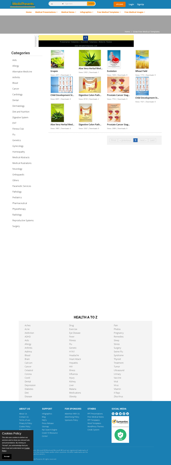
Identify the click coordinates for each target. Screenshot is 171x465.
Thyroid (117, 359)
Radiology (17, 214)
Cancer (15, 88)
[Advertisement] (85, 23)
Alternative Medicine (22, 71)
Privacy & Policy (25, 423)
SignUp (140, 4)
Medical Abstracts (20, 157)
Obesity (72, 396)
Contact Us (24, 417)
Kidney (72, 381)
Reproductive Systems (23, 220)
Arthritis (16, 77)
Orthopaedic (18, 174)
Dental (15, 100)
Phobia (117, 329)
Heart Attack (75, 359)
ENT (14, 123)
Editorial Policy (25, 429)
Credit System (93, 429)
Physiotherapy (19, 208)
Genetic (73, 347)
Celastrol (29, 370)
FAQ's (44, 420)
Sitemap (45, 426)
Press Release (48, 423)
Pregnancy (119, 332)
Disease (28, 396)
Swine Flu (118, 351)
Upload (119, 4)
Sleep (116, 340)
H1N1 (72, 351)
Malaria (72, 389)
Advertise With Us (72, 413)
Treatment (118, 362)
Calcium (28, 362)
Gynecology (17, 146)
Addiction (29, 332)
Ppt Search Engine (49, 429)
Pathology (17, 191)
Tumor (117, 366)
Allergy (15, 65)
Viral (116, 381)
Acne (27, 329)
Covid (27, 377)
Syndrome (119, 355)
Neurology (17, 168)
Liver (71, 385)
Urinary (117, 374)
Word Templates (94, 423)
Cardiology (17, 94)
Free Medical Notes (96, 417)
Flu (13, 134)
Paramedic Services (21, 186)
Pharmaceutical (19, 203)
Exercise (73, 329)
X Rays (117, 392)
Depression (30, 385)
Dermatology (18, 105)
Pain (116, 325)
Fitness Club (18, 128)
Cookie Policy (24, 426)
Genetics (16, 140)
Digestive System (20, 117)
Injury (71, 377)
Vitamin (117, 389)
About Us (23, 413)
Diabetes (29, 389)
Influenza (73, 374)
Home (29, 12)
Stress (117, 344)
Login (131, 4)
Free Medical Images (134, 12)
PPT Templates (94, 420)
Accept (6, 456)
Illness (72, 370)
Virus (116, 385)
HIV (71, 366)
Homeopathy (18, 151)
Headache (74, 355)
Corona (28, 374)
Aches (27, 325)
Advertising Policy (72, 417)
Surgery (16, 226)
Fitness (72, 340)
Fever (71, 336)
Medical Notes (67, 12)
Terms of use (24, 420)
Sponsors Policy (71, 420)
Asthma (28, 351)
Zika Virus (118, 396)
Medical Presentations (45, 12)
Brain (27, 359)
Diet (27, 392)
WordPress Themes (96, 426)
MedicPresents (36, 459)
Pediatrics (17, 197)
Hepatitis (73, 362)
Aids (14, 60)
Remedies (118, 336)
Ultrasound (119, 370)
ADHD (28, 336)
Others (15, 180)
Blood (15, 82)
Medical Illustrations (21, 163)
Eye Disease (74, 332)
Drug (71, 325)
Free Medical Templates (108, 12)
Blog (44, 417)
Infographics (86, 12)
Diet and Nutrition (20, 111)
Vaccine (117, 377)
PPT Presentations (95, 413)
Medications (75, 392)
